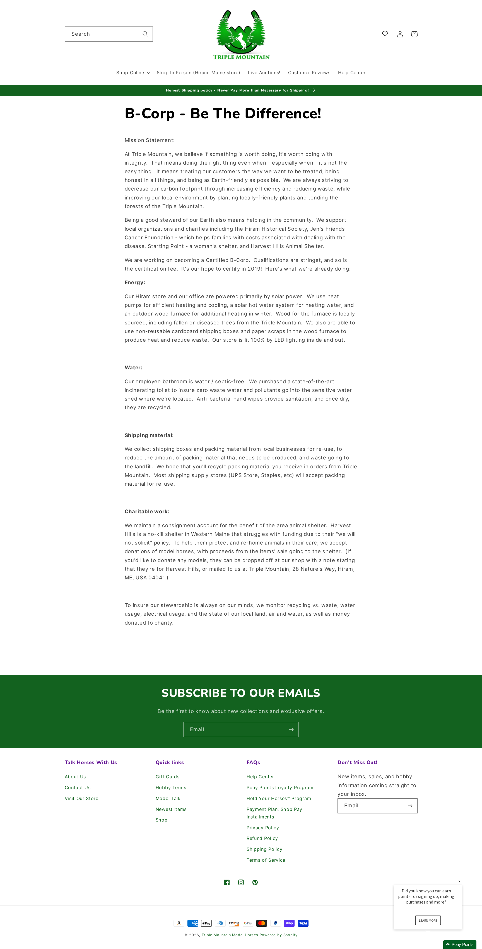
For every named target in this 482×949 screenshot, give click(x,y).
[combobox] (109, 34)
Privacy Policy (263, 827)
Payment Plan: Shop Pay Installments (274, 813)
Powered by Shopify (279, 935)
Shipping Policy (264, 849)
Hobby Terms (171, 787)
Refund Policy (262, 838)
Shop (162, 820)
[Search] (145, 34)
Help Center (260, 776)
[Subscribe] (291, 729)
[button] (132, 72)
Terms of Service (266, 860)
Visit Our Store (81, 798)
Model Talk (168, 798)
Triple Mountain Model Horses (230, 935)
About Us (75, 776)
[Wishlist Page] (386, 34)
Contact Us (78, 787)
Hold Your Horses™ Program (279, 798)
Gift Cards (168, 776)
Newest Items (171, 809)
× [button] (459, 881)
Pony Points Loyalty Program (280, 787)
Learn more (428, 920)
